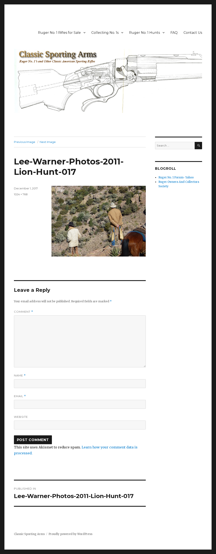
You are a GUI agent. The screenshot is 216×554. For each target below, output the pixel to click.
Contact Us (193, 33)
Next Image (48, 142)
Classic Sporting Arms (29, 534)
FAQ (174, 33)
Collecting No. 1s (105, 33)
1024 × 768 (21, 194)
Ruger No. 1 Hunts (144, 33)
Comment (23, 312)
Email (20, 396)
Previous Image (24, 142)
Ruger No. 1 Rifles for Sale (59, 33)
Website (21, 416)
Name (20, 375)
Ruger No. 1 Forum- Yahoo (176, 177)
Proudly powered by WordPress (70, 534)
